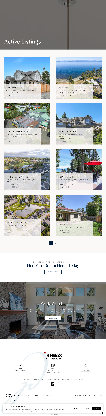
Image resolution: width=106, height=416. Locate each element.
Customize (86, 408)
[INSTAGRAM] (10, 400)
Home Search (53, 272)
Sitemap (99, 395)
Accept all (96, 408)
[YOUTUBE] (14, 400)
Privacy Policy (88, 395)
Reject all (75, 408)
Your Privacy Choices (53, 414)
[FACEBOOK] (5, 400)
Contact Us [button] (53, 318)
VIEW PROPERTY (27, 77)
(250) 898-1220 (85, 371)
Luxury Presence (45, 395)
